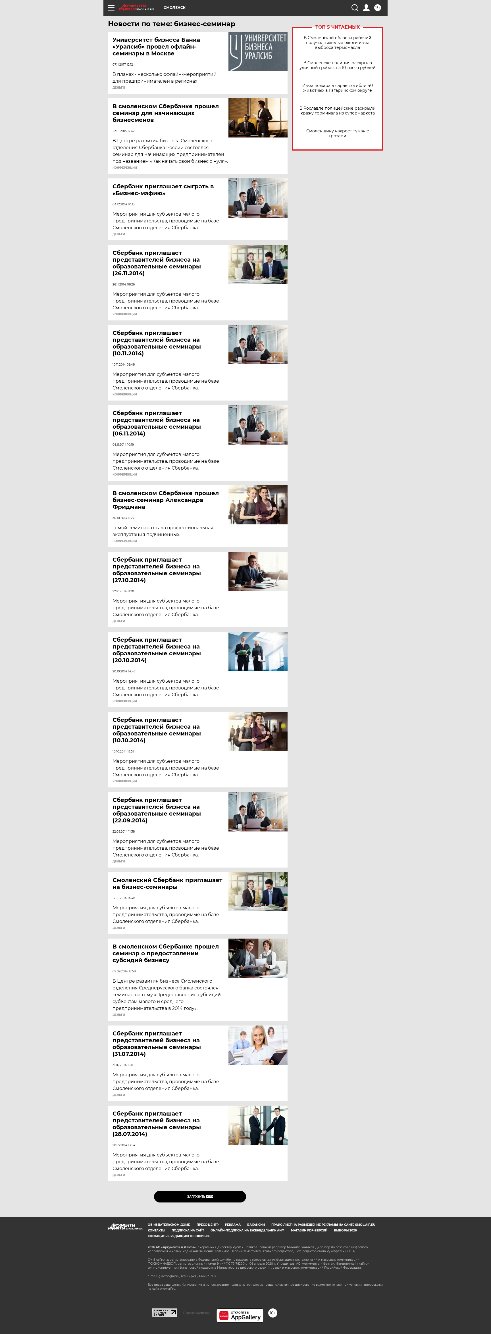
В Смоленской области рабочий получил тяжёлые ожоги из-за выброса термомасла (337, 43)
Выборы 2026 (345, 1230)
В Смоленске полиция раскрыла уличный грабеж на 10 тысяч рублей (337, 65)
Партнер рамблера (196, 1312)
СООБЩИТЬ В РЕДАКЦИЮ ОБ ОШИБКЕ (179, 1236)
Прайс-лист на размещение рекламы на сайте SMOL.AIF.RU (323, 1225)
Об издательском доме (169, 1225)
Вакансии (256, 1225)
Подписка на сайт (188, 1230)
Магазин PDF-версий (309, 1230)
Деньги (119, 87)
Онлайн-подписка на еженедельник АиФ (247, 1230)
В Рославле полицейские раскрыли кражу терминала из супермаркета (337, 111)
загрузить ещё (200, 1196)
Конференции (125, 167)
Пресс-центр (208, 1225)
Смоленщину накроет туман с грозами (337, 133)
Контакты (156, 1230)
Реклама (233, 1225)
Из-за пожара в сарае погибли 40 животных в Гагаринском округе (337, 88)
